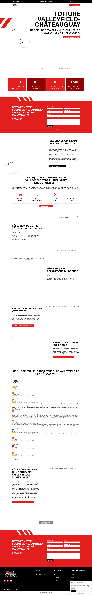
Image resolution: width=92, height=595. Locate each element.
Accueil (24, 5)
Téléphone (66, 106)
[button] (90, 582)
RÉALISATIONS (56, 577)
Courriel (48, 110)
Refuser (79, 591)
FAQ (54, 574)
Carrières (42, 5)
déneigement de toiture (57, 351)
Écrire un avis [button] (14, 389)
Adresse (48, 114)
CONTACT (55, 580)
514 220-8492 (17, 554)
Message (49, 118)
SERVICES (55, 576)
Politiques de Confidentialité (81, 593)
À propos (36, 5)
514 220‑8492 (17, 120)
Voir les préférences (86, 591)
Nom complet (50, 106)
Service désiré (67, 110)
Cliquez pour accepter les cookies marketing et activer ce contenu (46, 523)
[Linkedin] (8, 581)
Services (30, 5)
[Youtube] (11, 581)
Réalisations (49, 5)
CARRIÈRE (55, 579)
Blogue (56, 5)
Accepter (73, 591)
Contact (61, 5)
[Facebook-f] (5, 581)
